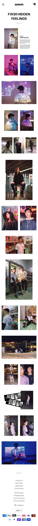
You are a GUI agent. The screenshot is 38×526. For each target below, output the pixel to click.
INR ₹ (18, 511)
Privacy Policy (19, 488)
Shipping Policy (19, 495)
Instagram (20, 505)
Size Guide (19, 483)
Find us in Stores (19, 501)
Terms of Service (19, 498)
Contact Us (19, 480)
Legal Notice (19, 486)
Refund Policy (19, 493)
